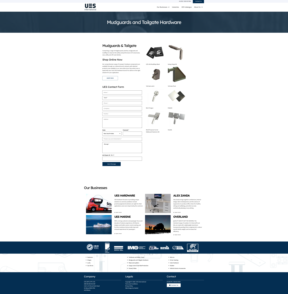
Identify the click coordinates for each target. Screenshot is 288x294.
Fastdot (136, 288)
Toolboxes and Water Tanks (136, 257)
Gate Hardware (174, 263)
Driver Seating (174, 260)
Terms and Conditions (131, 284)
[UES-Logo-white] (90, 7)
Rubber (172, 266)
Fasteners (90, 257)
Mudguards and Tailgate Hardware (138, 260)
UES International (141, 282)
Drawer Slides (132, 268)
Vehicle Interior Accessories (178, 268)
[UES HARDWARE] (114, 203)
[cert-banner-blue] (144, 247)
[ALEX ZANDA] (173, 203)
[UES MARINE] (114, 225)
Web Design (128, 288)
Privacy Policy (129, 286)
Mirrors (172, 257)
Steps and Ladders (134, 263)
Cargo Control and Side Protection (138, 266)
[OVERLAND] (173, 225)
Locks (88, 263)
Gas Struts (90, 266)
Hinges (89, 260)
